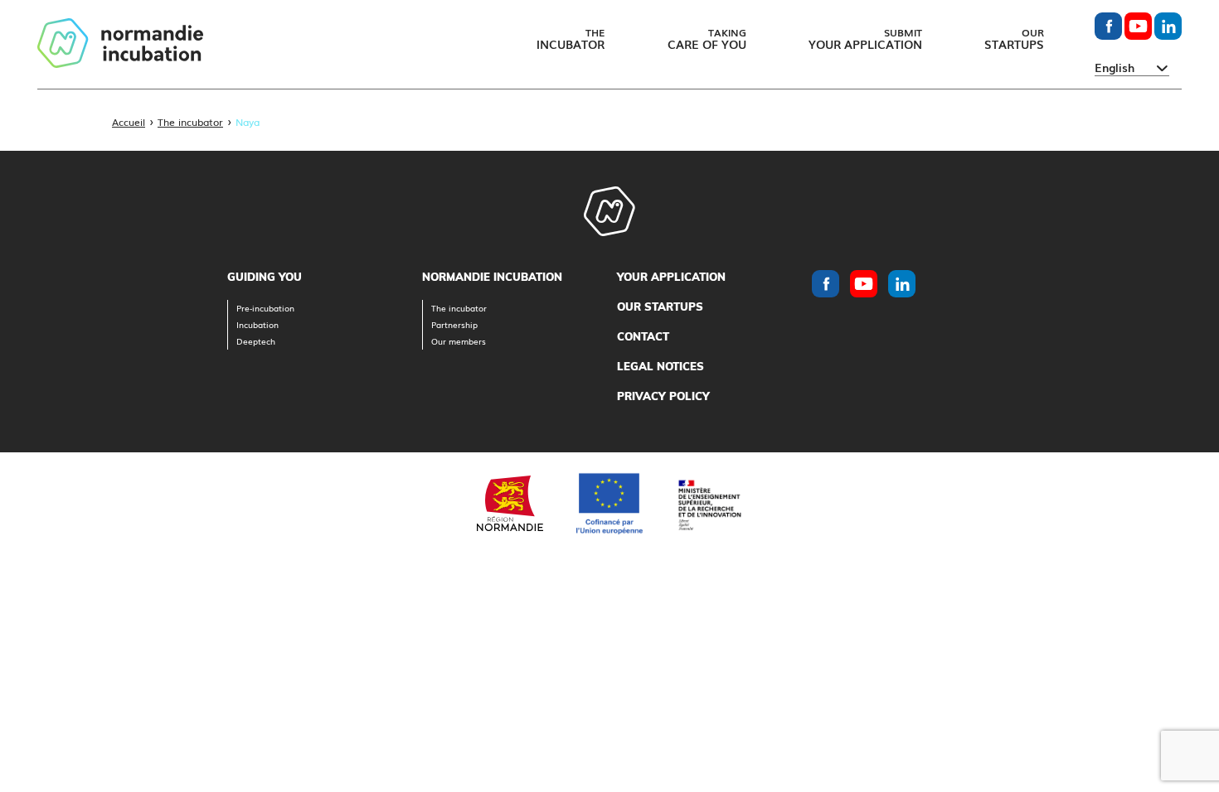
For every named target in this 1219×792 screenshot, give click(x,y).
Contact (643, 336)
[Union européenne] (609, 503)
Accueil (128, 121)
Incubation (257, 324)
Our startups (660, 306)
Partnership (454, 324)
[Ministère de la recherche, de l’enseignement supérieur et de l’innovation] (709, 503)
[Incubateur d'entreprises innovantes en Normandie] (120, 44)
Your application (671, 276)
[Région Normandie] (510, 503)
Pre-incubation (265, 308)
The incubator (190, 121)
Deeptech (255, 341)
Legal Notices (660, 366)
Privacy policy (663, 396)
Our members (458, 341)
